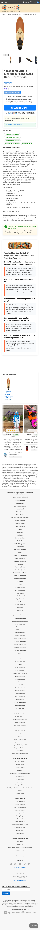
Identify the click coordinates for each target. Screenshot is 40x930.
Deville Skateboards (20, 596)
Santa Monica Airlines (20, 714)
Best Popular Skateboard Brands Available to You (20, 788)
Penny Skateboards (20, 690)
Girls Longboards (20, 830)
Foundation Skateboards (20, 659)
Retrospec (20, 607)
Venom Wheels (20, 850)
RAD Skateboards (20, 705)
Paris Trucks (20, 841)
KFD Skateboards (20, 679)
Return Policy (20, 770)
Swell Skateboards (20, 717)
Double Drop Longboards (20, 816)
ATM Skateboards (20, 630)
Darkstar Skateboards (20, 647)
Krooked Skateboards (20, 682)
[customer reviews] (20, 81)
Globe (20, 664)
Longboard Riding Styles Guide (20, 745)
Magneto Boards (20, 599)
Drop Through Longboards (20, 813)
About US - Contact (20, 761)
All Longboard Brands (20, 785)
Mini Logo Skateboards (20, 685)
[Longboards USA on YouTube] (20, 864)
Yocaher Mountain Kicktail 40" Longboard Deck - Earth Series (8, 394)
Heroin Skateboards (20, 676)
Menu (5, 2)
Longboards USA (24, 909)
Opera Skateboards (20, 688)
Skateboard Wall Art (20, 821)
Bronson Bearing (20, 853)
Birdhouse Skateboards (20, 638)
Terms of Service (20, 767)
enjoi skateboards (20, 656)
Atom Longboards (20, 590)
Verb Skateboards (20, 722)
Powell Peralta (20, 699)
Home (3, 14)
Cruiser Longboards (20, 810)
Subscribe (6, 893)
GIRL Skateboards (20, 661)
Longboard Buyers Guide (20, 739)
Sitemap (20, 790)
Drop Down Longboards (20, 807)
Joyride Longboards (20, 604)
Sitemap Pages (20, 793)
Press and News (20, 779)
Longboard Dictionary (20, 748)
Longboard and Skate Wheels (20, 824)
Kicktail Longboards (20, 804)
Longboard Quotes (20, 782)
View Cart (20, 750)
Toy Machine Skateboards (20, 719)
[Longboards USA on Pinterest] (15, 864)
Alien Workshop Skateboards (20, 621)
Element (20, 653)
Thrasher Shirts (20, 833)
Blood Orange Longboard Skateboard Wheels (20, 847)
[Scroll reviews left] (4, 433)
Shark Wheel (20, 610)
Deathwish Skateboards (20, 650)
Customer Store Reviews (14, 125)
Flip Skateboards (20, 708)
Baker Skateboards (20, 632)
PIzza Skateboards (20, 693)
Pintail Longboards (20, 801)
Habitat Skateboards (20, 670)
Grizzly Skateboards (20, 667)
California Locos (20, 593)
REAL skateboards (20, 711)
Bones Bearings (20, 856)
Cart (36, 2)
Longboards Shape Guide (20, 742)
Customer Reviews (20, 867)
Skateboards (20, 819)
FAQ (20, 733)
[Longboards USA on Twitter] (25, 864)
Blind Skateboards (20, 635)
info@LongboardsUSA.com (20, 880)
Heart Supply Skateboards (20, 673)
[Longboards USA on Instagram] (11, 864)
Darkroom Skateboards (20, 644)
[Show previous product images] (4, 55)
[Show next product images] (7, 55)
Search (20, 736)
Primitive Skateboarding (20, 702)
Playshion (20, 602)
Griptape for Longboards (20, 827)
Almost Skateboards (20, 624)
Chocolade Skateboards (20, 641)
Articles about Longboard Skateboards (20, 773)
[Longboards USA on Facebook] (29, 864)
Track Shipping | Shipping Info (20, 753)
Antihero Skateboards (20, 627)
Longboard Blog (20, 776)
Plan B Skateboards (20, 696)
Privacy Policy (20, 764)
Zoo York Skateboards (20, 725)
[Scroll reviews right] (35, 433)
